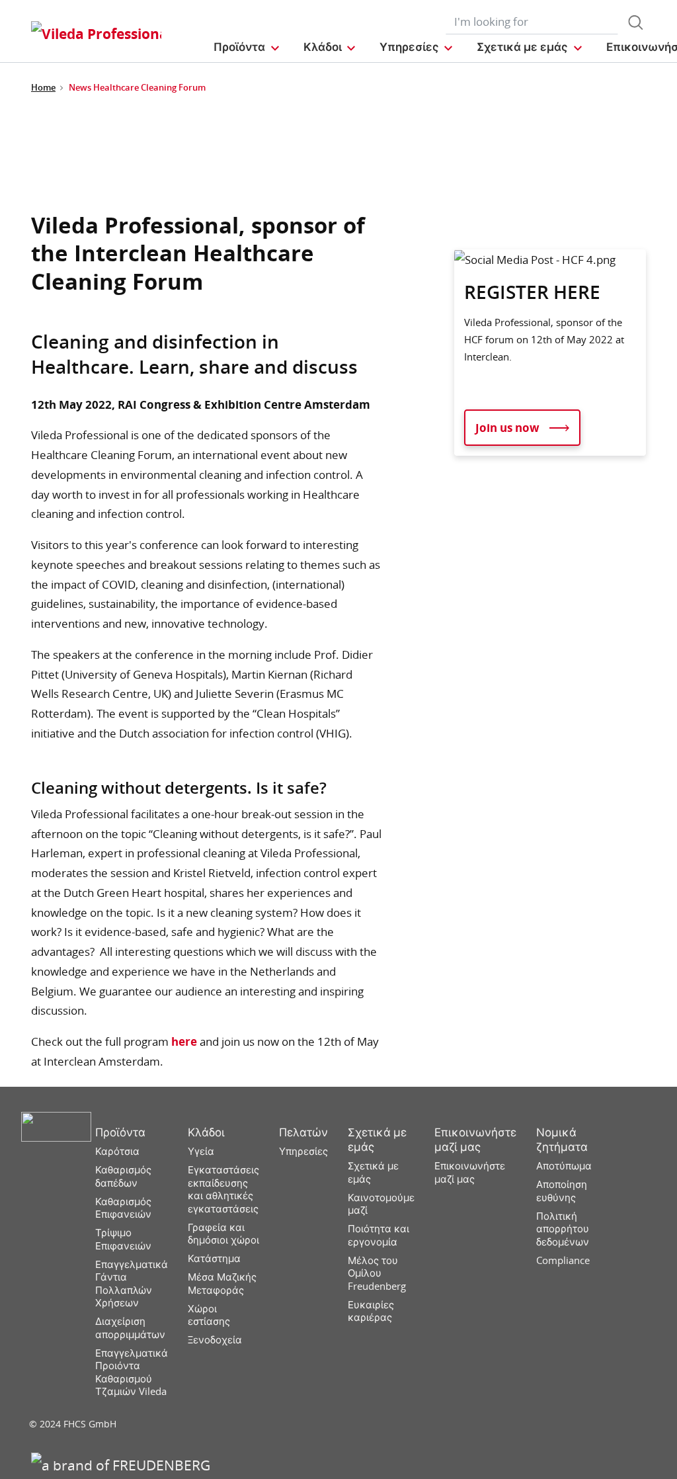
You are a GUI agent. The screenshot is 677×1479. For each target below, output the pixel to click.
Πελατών (303, 1132)
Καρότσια (117, 1151)
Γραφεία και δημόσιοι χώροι (223, 1234)
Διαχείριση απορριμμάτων (130, 1328)
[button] (247, 46)
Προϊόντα (120, 1132)
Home (43, 87)
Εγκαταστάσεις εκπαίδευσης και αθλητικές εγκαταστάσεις (223, 1189)
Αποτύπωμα (564, 1166)
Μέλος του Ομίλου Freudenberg (377, 1273)
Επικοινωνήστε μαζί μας (475, 1139)
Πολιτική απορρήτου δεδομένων (562, 1229)
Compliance (563, 1260)
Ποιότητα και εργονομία (378, 1235)
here (184, 1041)
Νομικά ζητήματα (562, 1139)
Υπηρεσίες (303, 1151)
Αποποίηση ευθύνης (561, 1191)
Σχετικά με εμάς (377, 1139)
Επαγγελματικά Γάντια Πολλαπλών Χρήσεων (131, 1284)
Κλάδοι (206, 1132)
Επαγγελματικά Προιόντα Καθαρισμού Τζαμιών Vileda (131, 1372)
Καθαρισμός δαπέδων (123, 1176)
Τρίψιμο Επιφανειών (123, 1239)
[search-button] (635, 22)
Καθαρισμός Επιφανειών (123, 1208)
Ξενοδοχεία (215, 1339)
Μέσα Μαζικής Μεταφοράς (222, 1283)
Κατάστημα (214, 1258)
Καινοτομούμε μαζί (381, 1204)
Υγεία (201, 1151)
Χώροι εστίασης (209, 1315)
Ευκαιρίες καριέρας (371, 1311)
